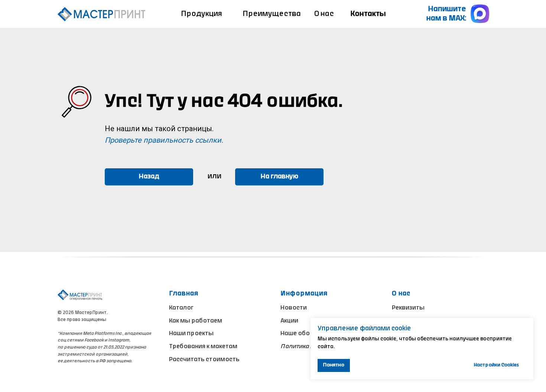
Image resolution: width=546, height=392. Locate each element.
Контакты (368, 14)
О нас (324, 14)
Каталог (181, 308)
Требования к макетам (203, 346)
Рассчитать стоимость (204, 359)
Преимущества (272, 14)
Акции (289, 321)
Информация (304, 294)
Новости (293, 308)
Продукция (201, 14)
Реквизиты (408, 308)
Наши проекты (191, 333)
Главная (183, 294)
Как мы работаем (195, 321)
